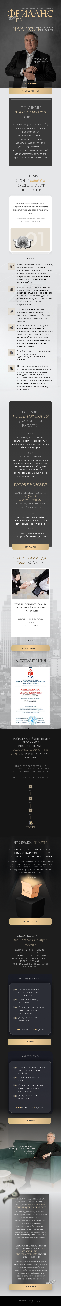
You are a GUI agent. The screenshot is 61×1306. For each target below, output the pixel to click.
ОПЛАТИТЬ (30, 1120)
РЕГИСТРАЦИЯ (30, 921)
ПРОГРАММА (31, 84)
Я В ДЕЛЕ (31, 1287)
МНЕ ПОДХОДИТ (30, 648)
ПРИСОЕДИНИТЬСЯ (30, 91)
